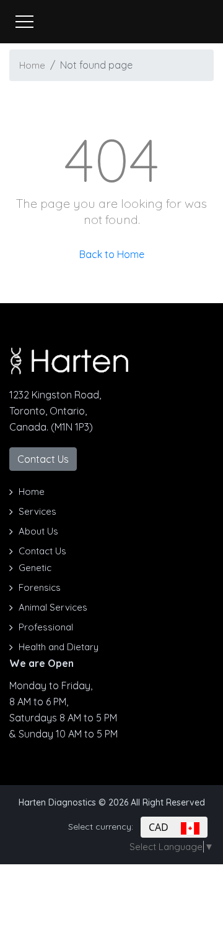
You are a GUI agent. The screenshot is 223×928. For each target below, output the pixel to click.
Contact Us (43, 459)
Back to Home (111, 254)
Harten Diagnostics (57, 802)
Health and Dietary (58, 647)
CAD (165, 827)
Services (37, 511)
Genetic (35, 568)
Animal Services (53, 607)
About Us (38, 531)
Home (32, 65)
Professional (46, 627)
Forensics (40, 587)
